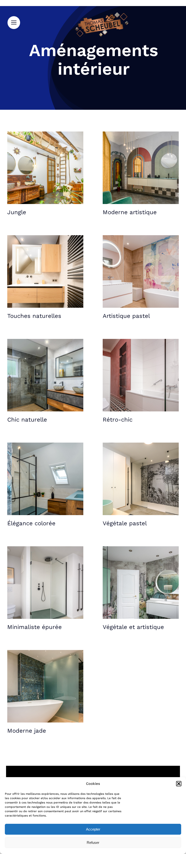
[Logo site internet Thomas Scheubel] (101, 14)
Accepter (93, 829)
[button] (178, 783)
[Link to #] (14, 22)
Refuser (93, 842)
